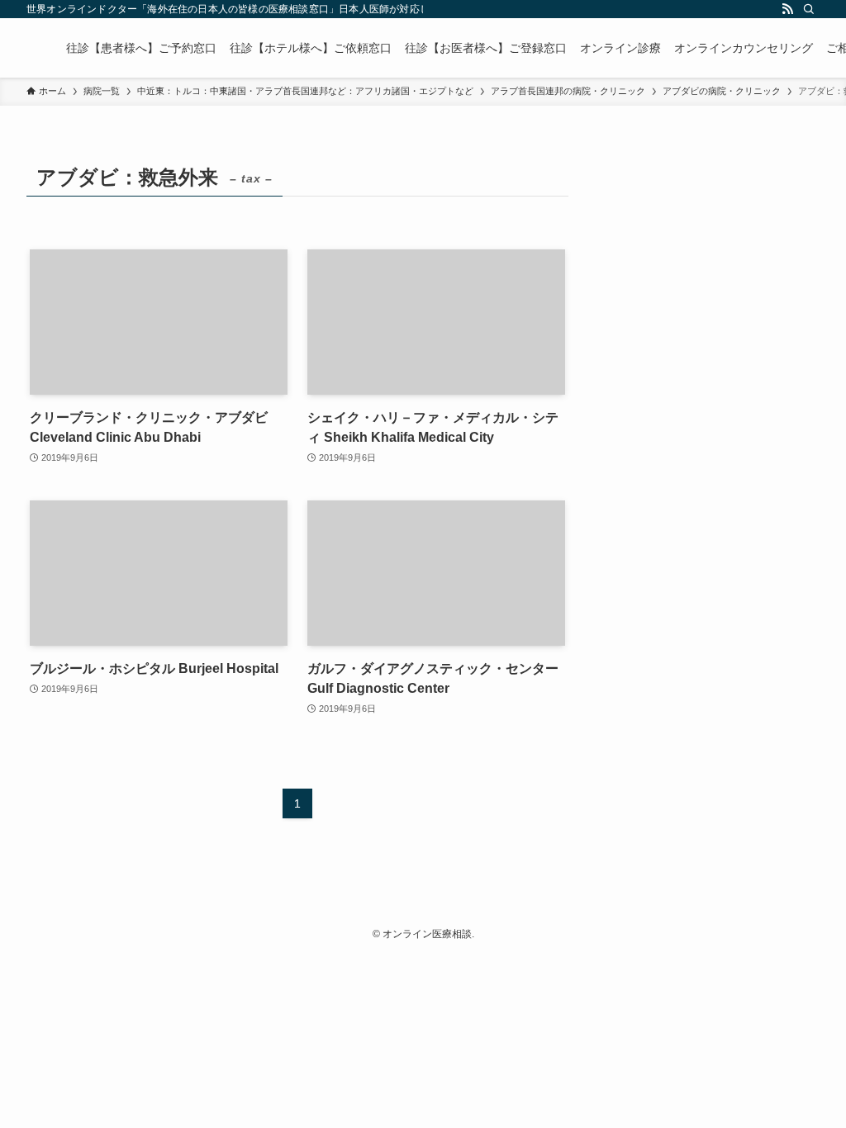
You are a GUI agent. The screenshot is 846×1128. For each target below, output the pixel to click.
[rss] (787, 9)
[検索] (809, 9)
